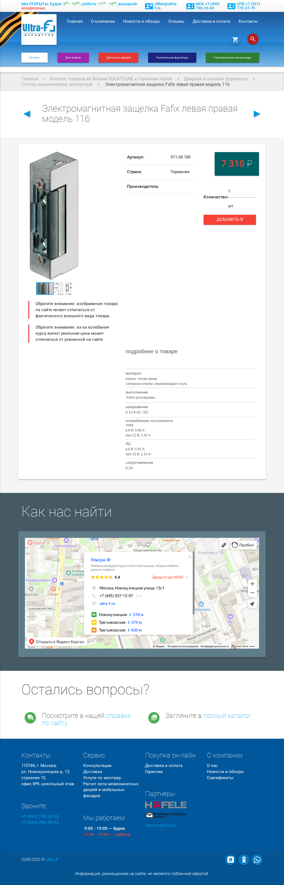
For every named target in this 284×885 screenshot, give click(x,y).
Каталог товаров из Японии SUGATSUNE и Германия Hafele (111, 78)
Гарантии (154, 771)
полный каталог (227, 716)
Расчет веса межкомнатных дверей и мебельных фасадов (110, 790)
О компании (103, 21)
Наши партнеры (160, 825)
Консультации (97, 765)
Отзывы (176, 21)
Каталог (34, 57)
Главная (75, 21)
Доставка (92, 771)
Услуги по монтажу (102, 778)
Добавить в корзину (231, 221)
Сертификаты (220, 778)
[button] (75, 155)
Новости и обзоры (141, 21)
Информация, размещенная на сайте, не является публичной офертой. (142, 873)
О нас (212, 765)
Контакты (248, 21)
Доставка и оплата (211, 21)
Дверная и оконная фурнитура (216, 78)
